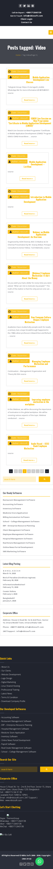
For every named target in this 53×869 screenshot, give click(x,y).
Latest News (6, 693)
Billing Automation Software (16, 517)
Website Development (11, 674)
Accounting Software (13, 504)
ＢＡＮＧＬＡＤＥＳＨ (12, 571)
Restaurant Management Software (19, 500)
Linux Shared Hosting (10, 686)
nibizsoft (24, 77)
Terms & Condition (9, 697)
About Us (5, 667)
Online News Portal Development (18, 547)
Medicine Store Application (15, 513)
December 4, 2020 (26, 226)
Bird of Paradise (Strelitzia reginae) (19, 577)
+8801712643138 (33, 12)
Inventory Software (12, 508)
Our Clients (6, 670)
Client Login (26, 19)
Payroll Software (8, 744)
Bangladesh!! (9, 598)
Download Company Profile (13, 701)
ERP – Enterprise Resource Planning (19, 525)
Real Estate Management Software (19, 543)
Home (18, 55)
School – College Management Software (21, 521)
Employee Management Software (18, 534)
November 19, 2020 (26, 355)
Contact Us (26, 22)
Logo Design (6, 678)
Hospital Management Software (17, 538)
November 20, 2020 (26, 267)
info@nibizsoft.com (33, 15)
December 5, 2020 (26, 71)
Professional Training (10, 689)
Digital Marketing (8, 682)
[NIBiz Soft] (12, 32)
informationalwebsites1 (14, 584)
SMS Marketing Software (14, 551)
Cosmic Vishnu (9, 591)
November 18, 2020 (26, 437)
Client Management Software (16, 530)
